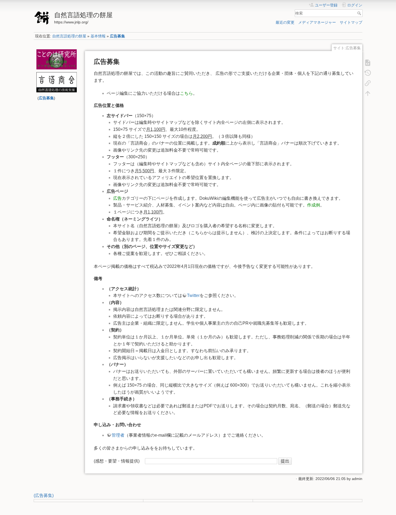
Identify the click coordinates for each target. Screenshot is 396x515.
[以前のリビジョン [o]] (368, 73)
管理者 (118, 435)
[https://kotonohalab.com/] (56, 59)
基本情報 (98, 36)
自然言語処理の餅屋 (69, 36)
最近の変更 (285, 22)
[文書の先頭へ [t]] (368, 93)
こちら (186, 93)
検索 (359, 13)
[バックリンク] (368, 83)
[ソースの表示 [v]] (368, 62)
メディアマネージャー (317, 22)
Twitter (193, 295)
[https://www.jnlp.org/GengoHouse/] (56, 82)
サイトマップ (351, 22)
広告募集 (117, 36)
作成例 (313, 205)
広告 (117, 198)
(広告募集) (44, 495)
